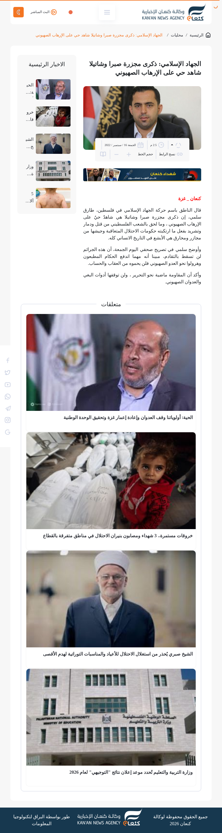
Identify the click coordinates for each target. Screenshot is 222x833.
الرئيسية (197, 35)
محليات (177, 35)
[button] (176, 144)
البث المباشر (40, 12)
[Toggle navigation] (107, 12)
